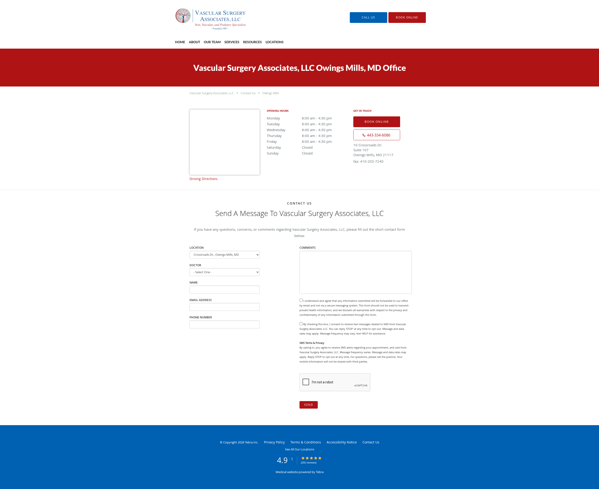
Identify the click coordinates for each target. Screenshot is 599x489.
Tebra (320, 472)
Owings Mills (270, 93)
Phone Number (201, 317)
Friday (299, 141)
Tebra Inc (251, 442)
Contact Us (248, 93)
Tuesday (299, 124)
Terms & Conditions (305, 442)
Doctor (195, 265)
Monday (299, 118)
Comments (308, 248)
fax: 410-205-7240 (368, 161)
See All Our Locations (299, 449)
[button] (407, 17)
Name (194, 282)
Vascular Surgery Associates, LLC (212, 93)
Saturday (290, 147)
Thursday (299, 135)
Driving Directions (204, 178)
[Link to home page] (205, 17)
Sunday (290, 153)
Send (308, 405)
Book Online (377, 121)
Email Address (201, 300)
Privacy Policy (274, 442)
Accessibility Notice (342, 442)
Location (197, 248)
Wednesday (299, 129)
